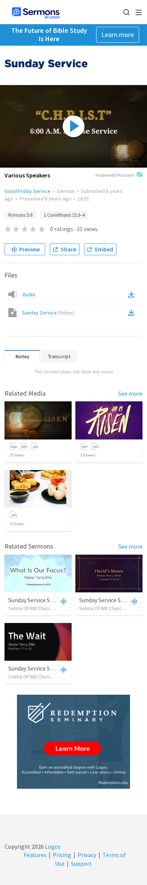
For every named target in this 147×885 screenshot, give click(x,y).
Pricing (62, 855)
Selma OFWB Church (31, 608)
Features (35, 855)
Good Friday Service (28, 191)
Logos (52, 846)
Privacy (87, 855)
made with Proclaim (115, 175)
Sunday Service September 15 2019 (52, 600)
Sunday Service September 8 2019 (50, 668)
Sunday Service (48, 312)
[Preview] (62, 601)
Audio (29, 294)
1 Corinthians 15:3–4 (64, 215)
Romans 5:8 (20, 215)
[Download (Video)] (133, 312)
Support (81, 863)
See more (130, 393)
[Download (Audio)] (133, 294)
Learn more (117, 34)
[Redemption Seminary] (73, 742)
